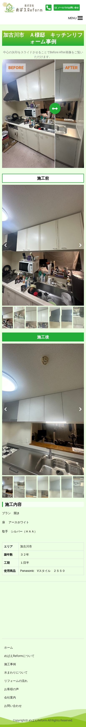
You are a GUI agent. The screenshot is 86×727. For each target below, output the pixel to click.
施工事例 (10, 664)
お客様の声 (11, 689)
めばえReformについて (19, 656)
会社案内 (10, 697)
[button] (72, 18)
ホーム (8, 647)
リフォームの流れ (16, 680)
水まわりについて (16, 672)
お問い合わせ (13, 705)
